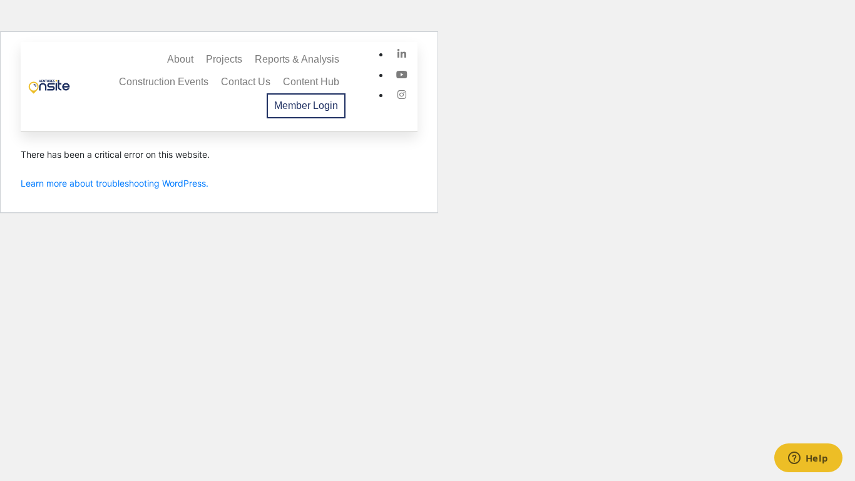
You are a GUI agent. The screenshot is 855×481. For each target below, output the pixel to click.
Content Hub (311, 81)
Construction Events (163, 81)
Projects (224, 59)
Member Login (306, 105)
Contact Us (245, 81)
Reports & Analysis (297, 59)
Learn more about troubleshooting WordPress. (114, 183)
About (180, 59)
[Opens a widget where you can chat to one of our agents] (808, 459)
